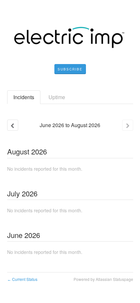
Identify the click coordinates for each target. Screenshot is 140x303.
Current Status (22, 279)
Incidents (23, 97)
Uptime (57, 97)
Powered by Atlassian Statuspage (103, 279)
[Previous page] (12, 125)
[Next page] (127, 125)
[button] (70, 69)
